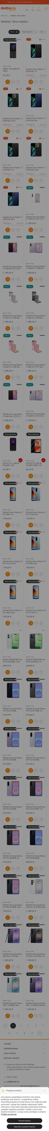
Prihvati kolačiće (24, 1121)
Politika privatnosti (8, 1114)
